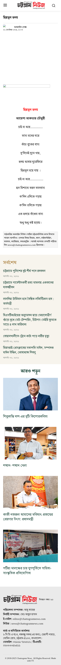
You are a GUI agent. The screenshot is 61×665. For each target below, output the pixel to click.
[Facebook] (13, 36)
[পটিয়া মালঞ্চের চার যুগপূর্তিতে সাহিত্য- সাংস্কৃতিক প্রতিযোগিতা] (30, 546)
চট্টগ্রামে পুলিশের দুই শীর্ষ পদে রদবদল (24, 271)
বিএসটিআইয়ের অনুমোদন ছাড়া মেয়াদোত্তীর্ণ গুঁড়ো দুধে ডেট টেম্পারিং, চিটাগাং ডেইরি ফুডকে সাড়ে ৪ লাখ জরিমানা (29, 320)
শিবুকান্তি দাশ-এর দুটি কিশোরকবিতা (25, 416)
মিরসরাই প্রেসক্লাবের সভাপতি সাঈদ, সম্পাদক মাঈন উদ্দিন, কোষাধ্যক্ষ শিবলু (28, 350)
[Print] (35, 36)
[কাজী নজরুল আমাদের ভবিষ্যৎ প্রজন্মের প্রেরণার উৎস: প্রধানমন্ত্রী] (30, 492)
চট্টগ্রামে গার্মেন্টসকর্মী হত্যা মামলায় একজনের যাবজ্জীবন (28, 285)
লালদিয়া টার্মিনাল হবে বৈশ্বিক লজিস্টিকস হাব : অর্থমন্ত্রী (28, 301)
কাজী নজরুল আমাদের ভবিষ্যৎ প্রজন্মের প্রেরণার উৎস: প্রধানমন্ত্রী (28, 517)
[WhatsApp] (21, 36)
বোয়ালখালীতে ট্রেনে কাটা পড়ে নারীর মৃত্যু (26, 336)
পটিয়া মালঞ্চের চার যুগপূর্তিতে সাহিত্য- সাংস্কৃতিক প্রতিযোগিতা (27, 571)
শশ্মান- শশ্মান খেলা (15, 465)
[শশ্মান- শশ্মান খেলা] (30, 443)
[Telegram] (28, 36)
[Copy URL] (6, 36)
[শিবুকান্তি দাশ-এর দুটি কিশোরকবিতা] (30, 394)
